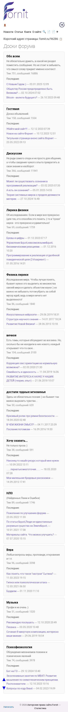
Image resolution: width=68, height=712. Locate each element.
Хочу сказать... (17, 440)
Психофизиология (19, 647)
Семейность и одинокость (21, 372)
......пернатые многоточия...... (23, 469)
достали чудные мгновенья (26, 392)
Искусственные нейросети (21, 314)
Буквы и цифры (15, 238)
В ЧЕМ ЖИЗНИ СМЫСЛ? (20, 424)
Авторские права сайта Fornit (42, 705)
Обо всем (13, 56)
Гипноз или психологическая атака (26, 582)
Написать (8, 707)
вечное (11, 335)
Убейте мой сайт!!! (16, 129)
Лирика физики (17, 210)
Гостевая (12, 109)
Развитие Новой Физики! (20, 324)
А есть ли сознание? (17, 190)
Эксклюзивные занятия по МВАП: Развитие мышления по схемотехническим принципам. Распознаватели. (32, 679)
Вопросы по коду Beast (19, 688)
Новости (8, 32)
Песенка (11, 627)
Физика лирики (17, 274)
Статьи (19, 32)
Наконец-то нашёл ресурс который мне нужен (32, 460)
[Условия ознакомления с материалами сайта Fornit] (62, 25)
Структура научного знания (22, 319)
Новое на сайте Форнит (19, 133)
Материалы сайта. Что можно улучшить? (30, 534)
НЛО (9, 493)
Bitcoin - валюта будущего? (22, 97)
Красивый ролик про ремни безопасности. (30, 416)
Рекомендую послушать (20, 622)
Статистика (40, 708)
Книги (27, 32)
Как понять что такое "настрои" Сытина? (29, 573)
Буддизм (11, 591)
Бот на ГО (12, 671)
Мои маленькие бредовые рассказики (28, 478)
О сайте (36, 32)
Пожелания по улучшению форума (26, 513)
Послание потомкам (18, 429)
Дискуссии (14, 153)
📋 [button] (60, 39)
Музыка (12, 602)
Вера (9, 549)
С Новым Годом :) (16, 84)
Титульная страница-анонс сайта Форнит (30, 138)
